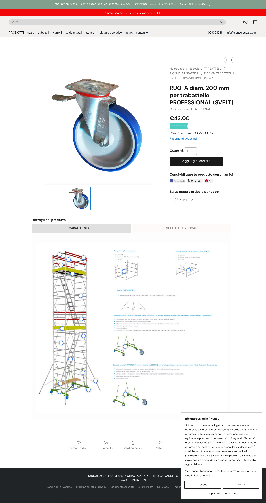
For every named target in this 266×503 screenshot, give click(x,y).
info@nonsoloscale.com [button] (241, 32)
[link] (181, 4)
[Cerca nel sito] (222, 21)
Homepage (177, 69)
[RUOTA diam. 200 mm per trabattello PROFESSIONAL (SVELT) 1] (101, 198)
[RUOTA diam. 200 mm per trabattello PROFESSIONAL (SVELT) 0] (79, 198)
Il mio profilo (106, 448)
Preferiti (160, 448)
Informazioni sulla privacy (90, 487)
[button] (245, 22)
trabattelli (44, 32)
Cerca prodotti (78, 448)
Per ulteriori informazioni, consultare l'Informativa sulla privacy (220, 471)
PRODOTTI (16, 32)
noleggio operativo (110, 32)
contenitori (142, 32)
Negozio (194, 69)
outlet (128, 32)
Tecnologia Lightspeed (133, 493)
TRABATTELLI (213, 69)
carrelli (57, 32)
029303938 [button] (215, 32)
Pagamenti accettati (183, 138)
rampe (90, 32)
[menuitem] (226, 60)
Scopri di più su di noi (197, 475)
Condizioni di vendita (59, 487)
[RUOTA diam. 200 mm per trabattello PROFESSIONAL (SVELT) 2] (119, 198)
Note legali (163, 487)
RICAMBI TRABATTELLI (184, 73)
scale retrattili (74, 32)
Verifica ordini (133, 448)
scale (30, 32)
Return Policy (145, 487)
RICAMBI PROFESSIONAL (198, 78)
